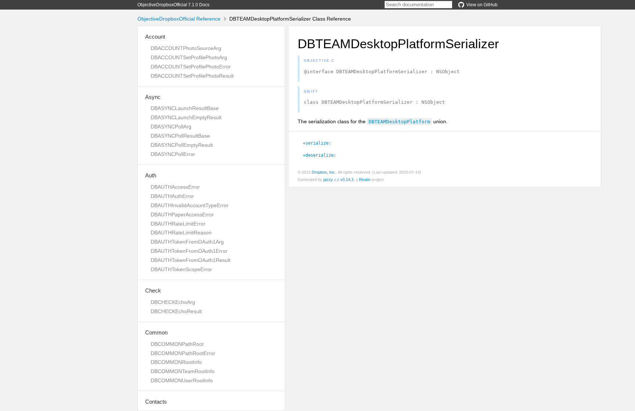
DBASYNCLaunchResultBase (185, 108)
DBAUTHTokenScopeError (181, 269)
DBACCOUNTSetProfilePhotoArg (189, 57)
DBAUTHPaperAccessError (182, 214)
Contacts (156, 401)
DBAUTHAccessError (175, 187)
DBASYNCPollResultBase (180, 136)
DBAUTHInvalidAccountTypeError (190, 205)
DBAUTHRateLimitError (178, 224)
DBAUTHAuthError (172, 196)
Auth (150, 175)
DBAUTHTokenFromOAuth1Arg (187, 242)
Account (155, 36)
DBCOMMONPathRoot (177, 344)
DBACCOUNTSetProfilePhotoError (191, 67)
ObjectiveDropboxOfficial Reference (178, 19)
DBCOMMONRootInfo (176, 362)
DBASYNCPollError (173, 154)
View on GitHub (482, 4)
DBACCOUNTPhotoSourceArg (186, 48)
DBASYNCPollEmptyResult (182, 145)
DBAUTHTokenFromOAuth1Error (189, 251)
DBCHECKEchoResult (176, 311)
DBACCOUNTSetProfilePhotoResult (192, 76)
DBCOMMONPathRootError (183, 353)
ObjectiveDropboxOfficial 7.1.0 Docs (173, 4)
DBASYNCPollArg (171, 127)
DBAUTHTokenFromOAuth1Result (190, 260)
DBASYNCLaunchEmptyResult (186, 117)
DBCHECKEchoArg (173, 302)
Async (153, 97)
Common (156, 332)
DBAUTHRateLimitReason (181, 232)
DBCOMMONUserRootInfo (182, 380)
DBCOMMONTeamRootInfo (183, 371)
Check (153, 290)
